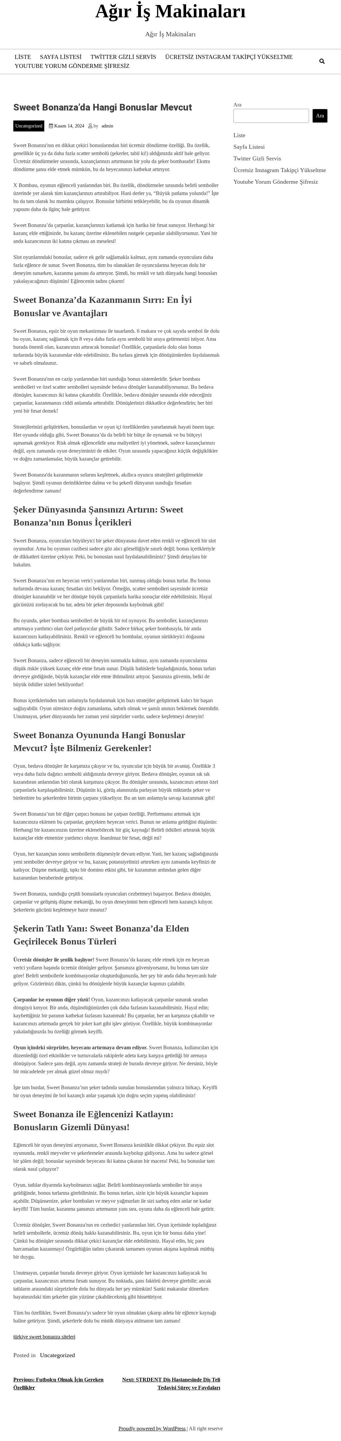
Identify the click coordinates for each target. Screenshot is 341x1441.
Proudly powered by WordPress (153, 1428)
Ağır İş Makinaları (170, 11)
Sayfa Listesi (61, 57)
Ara (237, 104)
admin (107, 125)
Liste (23, 57)
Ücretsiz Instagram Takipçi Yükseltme (229, 57)
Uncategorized (28, 125)
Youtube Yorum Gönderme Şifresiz (72, 66)
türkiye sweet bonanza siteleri (44, 1336)
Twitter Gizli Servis (123, 57)
